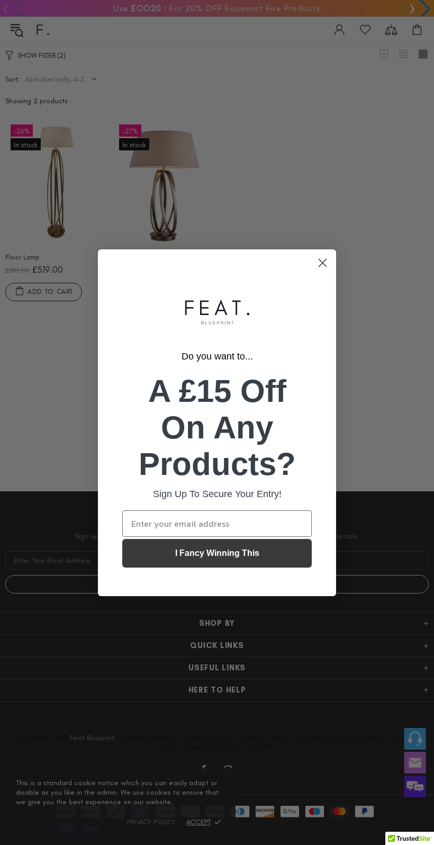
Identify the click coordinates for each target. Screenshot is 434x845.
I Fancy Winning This (217, 553)
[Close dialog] (322, 263)
